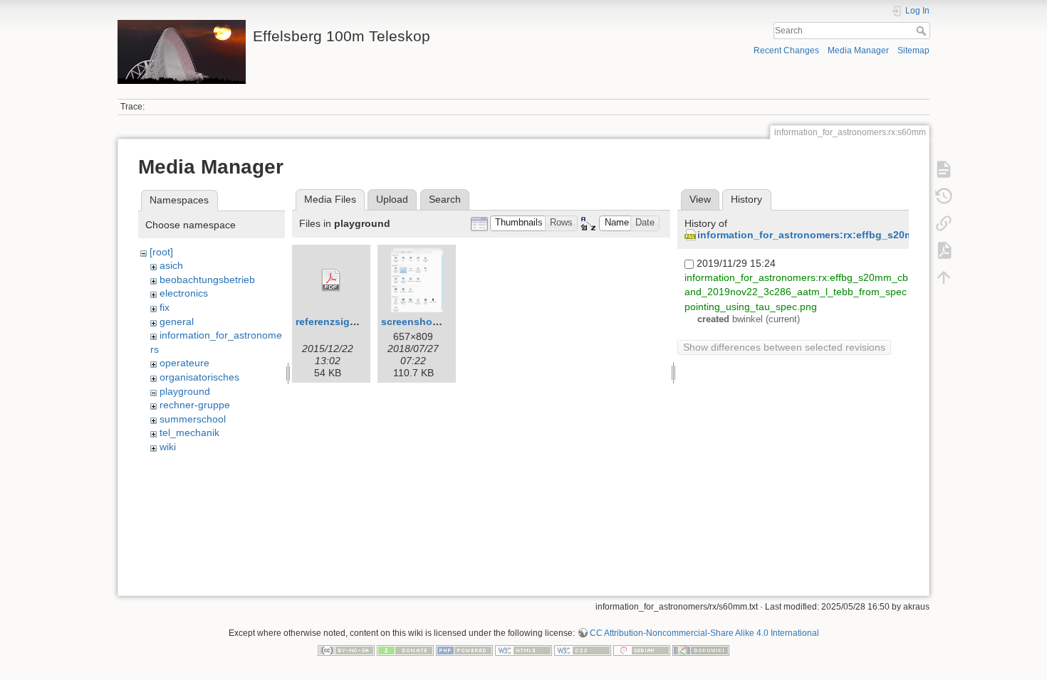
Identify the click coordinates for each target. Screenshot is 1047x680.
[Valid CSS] (582, 649)
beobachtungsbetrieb (207, 279)
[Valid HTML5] (523, 649)
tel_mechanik (189, 432)
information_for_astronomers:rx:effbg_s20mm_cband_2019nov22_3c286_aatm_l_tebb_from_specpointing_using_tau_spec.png (796, 292)
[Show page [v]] (943, 169)
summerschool (193, 419)
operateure (184, 362)
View (700, 199)
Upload (392, 199)
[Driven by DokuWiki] (700, 649)
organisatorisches (199, 377)
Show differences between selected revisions (784, 347)
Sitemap (913, 50)
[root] (161, 251)
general (177, 321)
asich (171, 265)
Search (922, 31)
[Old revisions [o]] (943, 196)
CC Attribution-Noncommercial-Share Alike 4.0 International (704, 633)
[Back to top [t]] (943, 277)
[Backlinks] (943, 223)
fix (165, 307)
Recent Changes (786, 50)
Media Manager (858, 50)
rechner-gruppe (195, 404)
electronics (184, 293)
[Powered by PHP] (464, 649)
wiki (168, 446)
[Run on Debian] (641, 649)
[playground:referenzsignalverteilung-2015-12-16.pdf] (331, 280)
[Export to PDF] (943, 250)
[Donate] (405, 649)
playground (185, 391)
